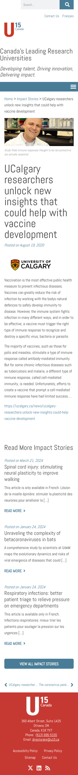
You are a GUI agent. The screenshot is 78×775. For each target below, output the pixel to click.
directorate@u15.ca (45, 739)
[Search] (67, 4)
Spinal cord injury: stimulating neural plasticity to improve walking (33, 473)
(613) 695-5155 (46, 735)
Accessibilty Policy (25, 750)
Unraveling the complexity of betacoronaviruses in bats (32, 536)
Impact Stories (27, 98)
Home (8, 98)
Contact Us (51, 16)
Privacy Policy (53, 750)
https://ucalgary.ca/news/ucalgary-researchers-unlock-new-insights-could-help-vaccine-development (36, 412)
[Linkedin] (39, 768)
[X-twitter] (30, 768)
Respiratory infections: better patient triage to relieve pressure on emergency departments (37, 599)
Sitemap (30, 757)
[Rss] (47, 768)
